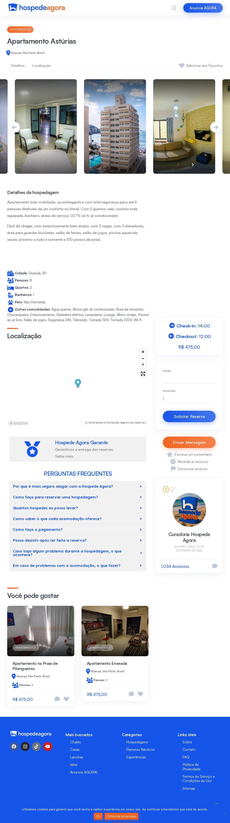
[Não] (224, 813)
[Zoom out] (143, 358)
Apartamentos (20, 29)
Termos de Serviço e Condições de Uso (198, 778)
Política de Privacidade (191, 766)
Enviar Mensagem (189, 442)
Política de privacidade (121, 816)
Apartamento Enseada (107, 663)
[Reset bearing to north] (143, 365)
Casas (75, 749)
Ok (98, 816)
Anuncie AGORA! (83, 772)
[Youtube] (47, 746)
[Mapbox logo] (18, 423)
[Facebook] (13, 746)
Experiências (136, 757)
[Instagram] (25, 746)
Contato (189, 749)
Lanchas (76, 757)
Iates (73, 764)
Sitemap (188, 788)
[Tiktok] (36, 746)
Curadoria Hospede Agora (189, 537)
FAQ (185, 757)
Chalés (75, 742)
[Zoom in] (143, 352)
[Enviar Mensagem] (214, 566)
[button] (78, 383)
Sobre (187, 742)
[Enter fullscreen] (143, 373)
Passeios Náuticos (140, 749)
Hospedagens (137, 742)
